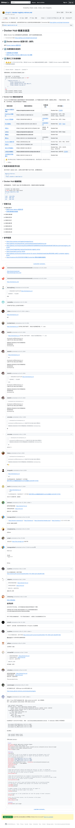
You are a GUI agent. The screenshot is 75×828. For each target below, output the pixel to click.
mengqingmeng (11, 529)
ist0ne (8, 311)
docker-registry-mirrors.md (22, 12)
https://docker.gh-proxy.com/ (14, 272)
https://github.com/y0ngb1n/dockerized (59, 22)
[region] (37, 144)
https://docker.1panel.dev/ (13, 271)
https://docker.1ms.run (21, 506)
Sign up (71, 2)
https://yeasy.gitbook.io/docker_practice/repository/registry (21, 691)
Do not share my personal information (62, 824)
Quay (63, 123)
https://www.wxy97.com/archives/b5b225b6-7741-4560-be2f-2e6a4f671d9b (25, 573)
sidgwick (9, 579)
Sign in (65, 2)
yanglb (9, 538)
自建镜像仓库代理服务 (12, 52)
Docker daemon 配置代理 (14, 45)
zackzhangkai (10, 685)
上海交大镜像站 (9, 151)
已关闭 (60, 110)
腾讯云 (7, 138)
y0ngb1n (8, 12)
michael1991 (10, 652)
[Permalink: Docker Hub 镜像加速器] (3, 31)
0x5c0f (9, 622)
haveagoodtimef (11, 517)
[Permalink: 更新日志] (3, 204)
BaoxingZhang (11, 287)
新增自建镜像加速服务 (12, 211)
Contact (44, 824)
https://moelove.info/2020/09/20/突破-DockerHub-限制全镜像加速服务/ (26, 257)
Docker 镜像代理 (9, 141)
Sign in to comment (48, 816)
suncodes (9, 417)
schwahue (9, 670)
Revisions (14, 18)
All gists (34, 2)
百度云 (7, 144)
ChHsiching (10, 596)
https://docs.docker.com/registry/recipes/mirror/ (19, 241)
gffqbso (9, 643)
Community (35, 824)
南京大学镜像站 (9, 148)
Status (30, 824)
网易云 (7, 134)
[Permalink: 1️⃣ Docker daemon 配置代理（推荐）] (3, 41)
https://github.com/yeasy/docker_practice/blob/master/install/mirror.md (26, 243)
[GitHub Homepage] (6, 824)
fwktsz (9, 453)
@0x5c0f (9, 637)
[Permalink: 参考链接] (3, 238)
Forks (34, 18)
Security (26, 824)
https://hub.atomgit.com (18, 541)
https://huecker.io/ (28, 520)
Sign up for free (8, 817)
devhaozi (9, 502)
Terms (18, 824)
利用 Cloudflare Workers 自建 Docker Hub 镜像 (19, 55)
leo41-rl (9, 486)
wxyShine (9, 568)
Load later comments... (39, 809)
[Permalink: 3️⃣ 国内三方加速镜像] (3, 58)
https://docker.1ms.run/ (21, 673)
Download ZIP (69, 18)
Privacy (22, 824)
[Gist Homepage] (5, 2)
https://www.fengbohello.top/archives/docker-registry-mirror (23, 249)
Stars (24, 18)
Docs (40, 824)
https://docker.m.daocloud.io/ (16, 520)
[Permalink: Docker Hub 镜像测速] (3, 181)
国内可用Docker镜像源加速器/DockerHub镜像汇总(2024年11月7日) (22, 480)
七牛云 (7, 132)
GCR (60, 123)
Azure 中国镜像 (9, 119)
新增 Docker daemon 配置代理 (14, 209)
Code (6, 18)
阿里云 (7, 128)
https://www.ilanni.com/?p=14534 (15, 251)
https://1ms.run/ (19, 508)
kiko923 (9, 332)
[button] (60, 18)
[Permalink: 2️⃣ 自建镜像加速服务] (3, 49)
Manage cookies (50, 824)
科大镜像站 (8, 123)
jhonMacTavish (11, 323)
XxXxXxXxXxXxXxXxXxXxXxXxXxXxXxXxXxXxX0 (19, 267)
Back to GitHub (40, 2)
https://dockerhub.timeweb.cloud (42, 520)
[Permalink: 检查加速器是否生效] (3, 166)
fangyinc (9, 696)
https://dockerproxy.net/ (13, 281)
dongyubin (10, 470)
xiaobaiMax (10, 302)
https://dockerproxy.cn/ (27, 291)
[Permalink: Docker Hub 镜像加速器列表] (3, 97)
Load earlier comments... (39, 263)
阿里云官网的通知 (11, 600)
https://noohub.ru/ (56, 520)
